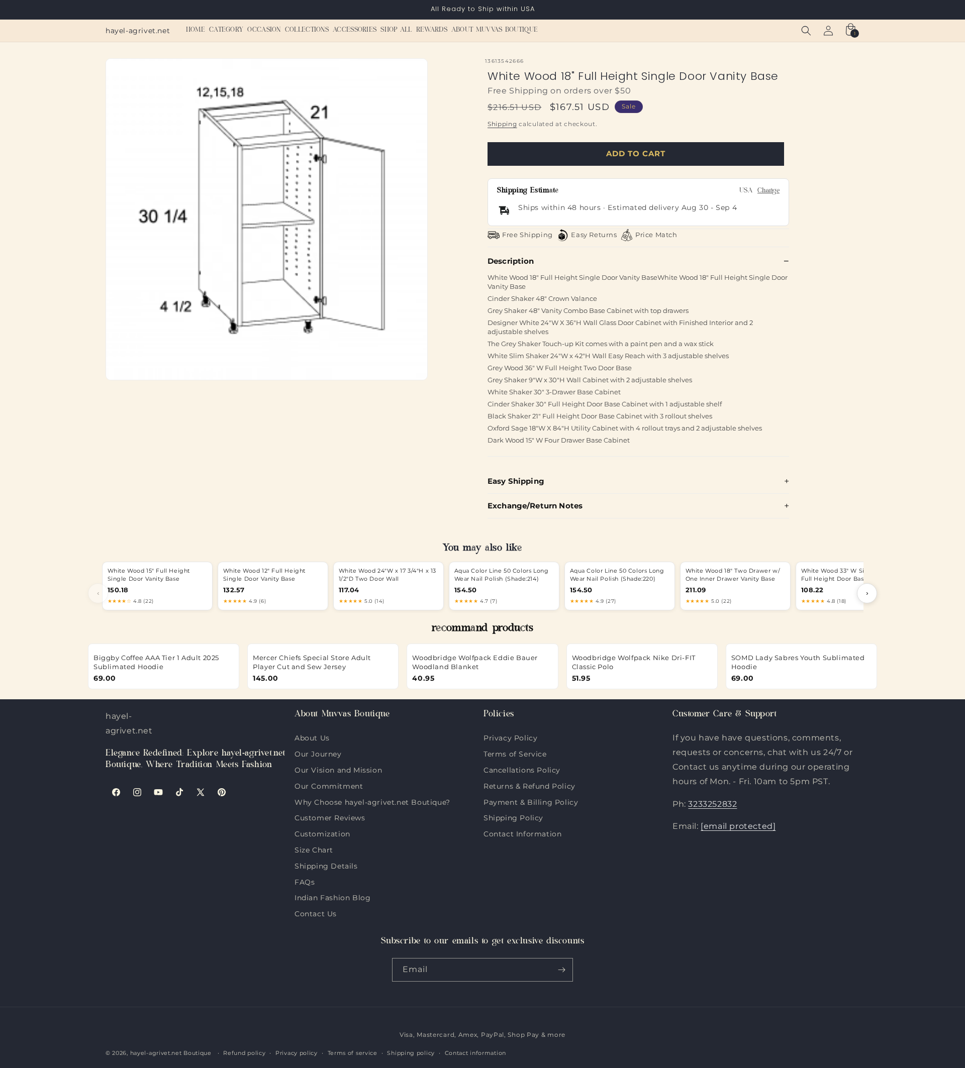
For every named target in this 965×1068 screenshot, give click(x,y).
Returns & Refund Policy (529, 785)
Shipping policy (411, 1052)
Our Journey (318, 753)
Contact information (475, 1052)
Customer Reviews (330, 816)
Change (768, 191)
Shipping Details (326, 865)
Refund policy (244, 1052)
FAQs (305, 881)
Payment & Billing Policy (531, 801)
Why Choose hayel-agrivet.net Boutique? (372, 801)
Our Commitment (329, 785)
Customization (322, 832)
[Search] (806, 31)
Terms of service (352, 1052)
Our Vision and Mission (338, 769)
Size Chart (314, 848)
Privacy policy (296, 1052)
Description (511, 261)
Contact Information (522, 832)
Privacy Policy (510, 737)
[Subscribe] (561, 970)
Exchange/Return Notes (535, 505)
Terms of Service (515, 753)
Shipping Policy (513, 816)
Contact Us (316, 912)
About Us (312, 737)
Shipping (502, 124)
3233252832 (712, 804)
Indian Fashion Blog (332, 896)
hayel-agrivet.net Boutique (171, 1052)
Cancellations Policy (522, 769)
